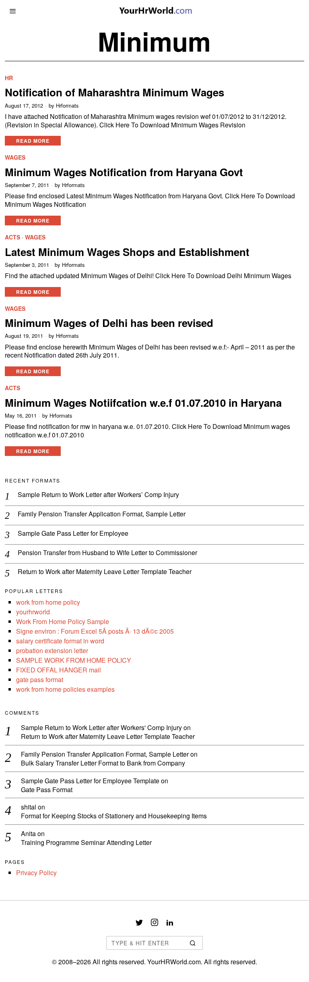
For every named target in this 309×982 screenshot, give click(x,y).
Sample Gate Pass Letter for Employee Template (90, 780)
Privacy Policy (36, 872)
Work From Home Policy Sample (62, 621)
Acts (12, 237)
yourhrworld (33, 611)
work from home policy (48, 602)
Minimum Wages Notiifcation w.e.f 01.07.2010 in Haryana (143, 402)
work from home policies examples (65, 689)
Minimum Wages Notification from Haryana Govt (124, 172)
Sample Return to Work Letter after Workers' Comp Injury (101, 727)
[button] (193, 943)
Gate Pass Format (46, 790)
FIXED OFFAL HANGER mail (58, 669)
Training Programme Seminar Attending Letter (86, 842)
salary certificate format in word (60, 640)
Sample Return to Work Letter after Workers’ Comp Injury (98, 495)
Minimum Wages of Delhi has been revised (109, 322)
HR (9, 78)
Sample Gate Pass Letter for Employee (73, 533)
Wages (15, 157)
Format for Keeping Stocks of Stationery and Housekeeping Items (114, 816)
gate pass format (39, 679)
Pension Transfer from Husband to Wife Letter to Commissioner (107, 553)
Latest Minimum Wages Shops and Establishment (127, 252)
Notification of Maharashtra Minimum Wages (114, 92)
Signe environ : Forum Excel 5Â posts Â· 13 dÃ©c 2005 (95, 631)
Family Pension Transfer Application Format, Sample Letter (101, 514)
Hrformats (67, 105)
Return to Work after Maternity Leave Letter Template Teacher (105, 572)
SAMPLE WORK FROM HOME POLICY (73, 660)
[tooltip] (139, 922)
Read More (32, 140)
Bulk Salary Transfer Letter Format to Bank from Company (103, 763)
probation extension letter (52, 650)
